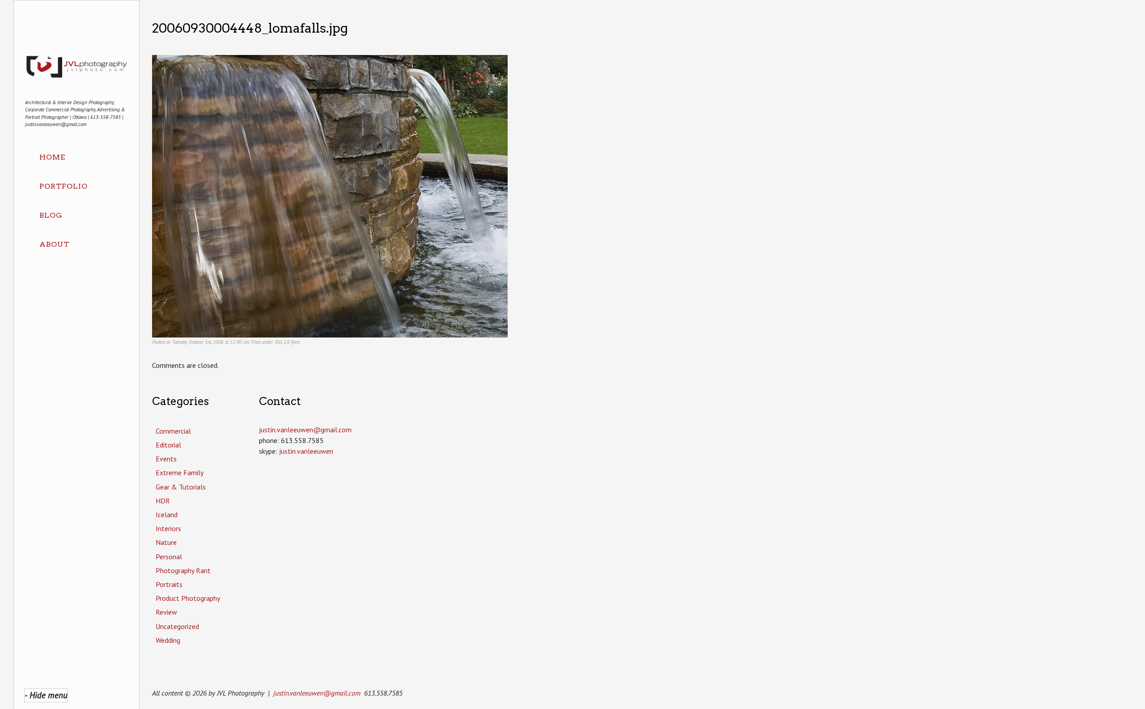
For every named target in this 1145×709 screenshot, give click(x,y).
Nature (166, 542)
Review (166, 612)
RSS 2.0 (282, 342)
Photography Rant (183, 570)
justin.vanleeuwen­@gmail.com (305, 429)
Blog (50, 215)
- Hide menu (46, 695)
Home (52, 157)
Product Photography (188, 598)
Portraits (169, 584)
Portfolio (63, 186)
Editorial (168, 444)
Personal (169, 556)
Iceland (167, 514)
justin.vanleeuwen (306, 451)
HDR (163, 500)
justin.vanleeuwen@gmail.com (316, 692)
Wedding (168, 640)
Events (166, 458)
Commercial (173, 430)
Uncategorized (177, 626)
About (54, 244)
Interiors (168, 528)
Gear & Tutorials (181, 486)
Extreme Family (180, 472)
